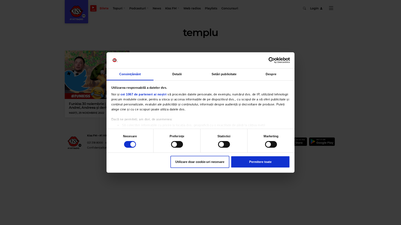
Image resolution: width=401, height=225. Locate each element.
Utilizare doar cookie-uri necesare (199, 162)
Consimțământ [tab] (130, 74)
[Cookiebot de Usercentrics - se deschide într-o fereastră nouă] (271, 60)
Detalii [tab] (177, 74)
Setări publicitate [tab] (224, 74)
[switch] (177, 144)
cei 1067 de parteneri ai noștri (144, 94)
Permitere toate (260, 162)
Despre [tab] (271, 74)
